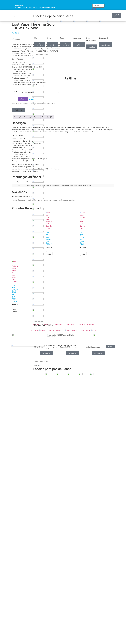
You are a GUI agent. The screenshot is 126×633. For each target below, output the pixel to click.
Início (13, 104)
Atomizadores (38, 322)
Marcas (18, 104)
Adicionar (23, 99)
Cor (15, 91)
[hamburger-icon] (110, 12)
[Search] (94, 9)
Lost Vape (25, 104)
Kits (35, 12)
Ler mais (15, 310)
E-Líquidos (37, 365)
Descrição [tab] (18, 117)
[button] (18, 110)
